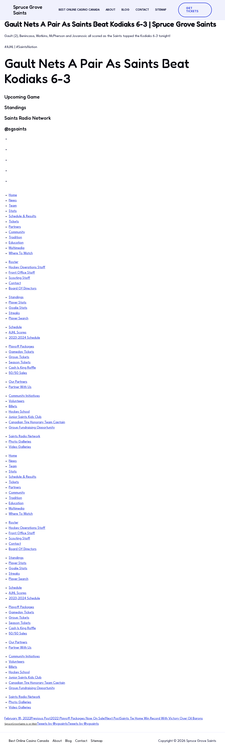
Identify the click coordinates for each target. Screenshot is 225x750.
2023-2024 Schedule (24, 338)
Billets (13, 406)
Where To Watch (21, 253)
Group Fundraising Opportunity (32, 427)
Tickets (14, 221)
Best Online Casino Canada (79, 9)
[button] (195, 10)
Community (17, 232)
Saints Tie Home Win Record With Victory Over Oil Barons (154, 718)
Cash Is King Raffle (22, 367)
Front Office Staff (22, 272)
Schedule (15, 327)
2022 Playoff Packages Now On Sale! (68, 718)
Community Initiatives (24, 396)
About (110, 9)
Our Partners (18, 382)
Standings (16, 297)
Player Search (18, 318)
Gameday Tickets (21, 352)
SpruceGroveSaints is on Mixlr (20, 723)
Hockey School (19, 412)
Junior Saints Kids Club (25, 417)
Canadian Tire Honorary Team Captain (37, 422)
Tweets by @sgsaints (52, 724)
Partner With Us (20, 387)
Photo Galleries (20, 441)
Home (13, 195)
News (13, 200)
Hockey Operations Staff (27, 267)
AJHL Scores (17, 332)
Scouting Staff (19, 278)
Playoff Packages (21, 346)
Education (16, 242)
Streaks (14, 313)
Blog (125, 9)
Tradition (15, 237)
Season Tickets (20, 362)
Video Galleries (20, 447)
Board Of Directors (22, 288)
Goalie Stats (18, 308)
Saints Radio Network (24, 436)
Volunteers (16, 401)
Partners (15, 227)
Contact (142, 9)
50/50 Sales (18, 373)
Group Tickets (19, 357)
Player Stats (17, 302)
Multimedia (16, 248)
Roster (13, 262)
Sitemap (160, 9)
